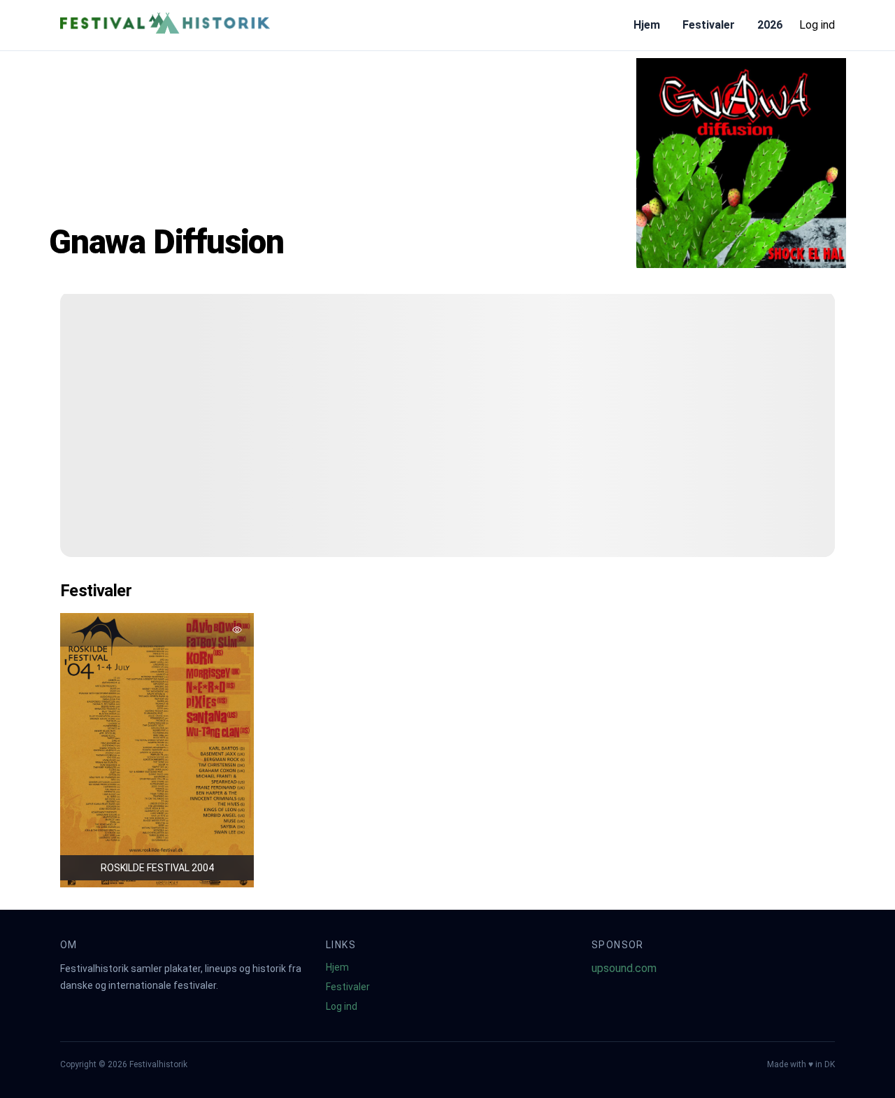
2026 (769, 24)
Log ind (817, 24)
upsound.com (624, 968)
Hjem (646, 24)
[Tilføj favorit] (237, 630)
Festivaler (708, 24)
